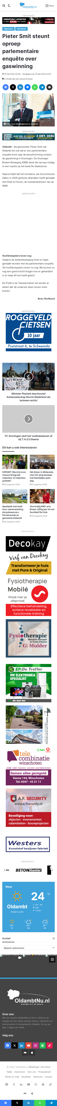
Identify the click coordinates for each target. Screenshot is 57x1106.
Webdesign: (35, 1067)
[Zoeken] (3, 6)
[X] (13, 87)
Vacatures (38, 1076)
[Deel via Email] (49, 87)
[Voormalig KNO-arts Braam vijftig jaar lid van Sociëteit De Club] (42, 496)
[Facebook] (6, 87)
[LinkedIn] (20, 87)
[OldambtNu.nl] (28, 5)
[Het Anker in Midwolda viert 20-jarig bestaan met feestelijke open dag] (42, 462)
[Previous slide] (4, 870)
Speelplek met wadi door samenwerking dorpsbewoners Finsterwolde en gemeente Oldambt (12, 512)
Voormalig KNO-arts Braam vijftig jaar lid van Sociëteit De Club (42, 509)
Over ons (31, 1072)
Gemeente (21, 29)
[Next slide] (52, 870)
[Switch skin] (9, 6)
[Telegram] (42, 87)
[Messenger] (27, 87)
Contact (48, 1076)
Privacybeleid (44, 1072)
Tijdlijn (9, 1072)
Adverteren (19, 1072)
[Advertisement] (28, 224)
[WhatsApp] (35, 87)
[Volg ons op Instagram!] (52, 959)
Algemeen (8, 29)
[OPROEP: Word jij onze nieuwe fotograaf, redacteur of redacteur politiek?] (14, 462)
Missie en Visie (12, 1076)
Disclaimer (26, 1076)
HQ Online (45, 1067)
